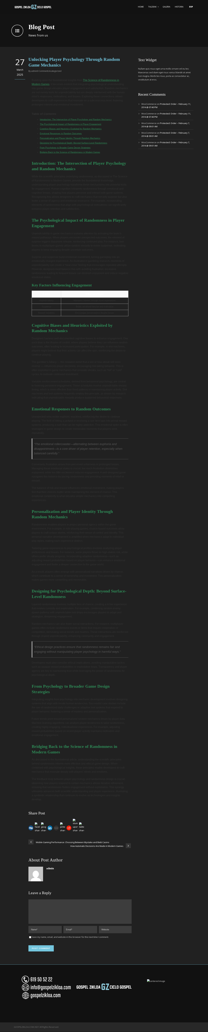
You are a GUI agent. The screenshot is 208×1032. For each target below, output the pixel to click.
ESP (191, 6)
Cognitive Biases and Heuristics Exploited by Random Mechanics (71, 129)
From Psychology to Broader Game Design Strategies (65, 147)
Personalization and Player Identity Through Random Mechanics (70, 138)
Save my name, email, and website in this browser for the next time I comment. (70, 937)
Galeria (166, 6)
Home (141, 6)
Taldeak (152, 6)
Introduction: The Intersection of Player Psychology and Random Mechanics (76, 119)
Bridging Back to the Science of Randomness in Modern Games (70, 152)
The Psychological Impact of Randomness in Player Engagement (70, 124)
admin (34, 71)
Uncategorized (54, 71)
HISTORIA (179, 6)
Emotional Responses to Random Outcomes (61, 133)
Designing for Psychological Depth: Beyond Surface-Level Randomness (73, 143)
